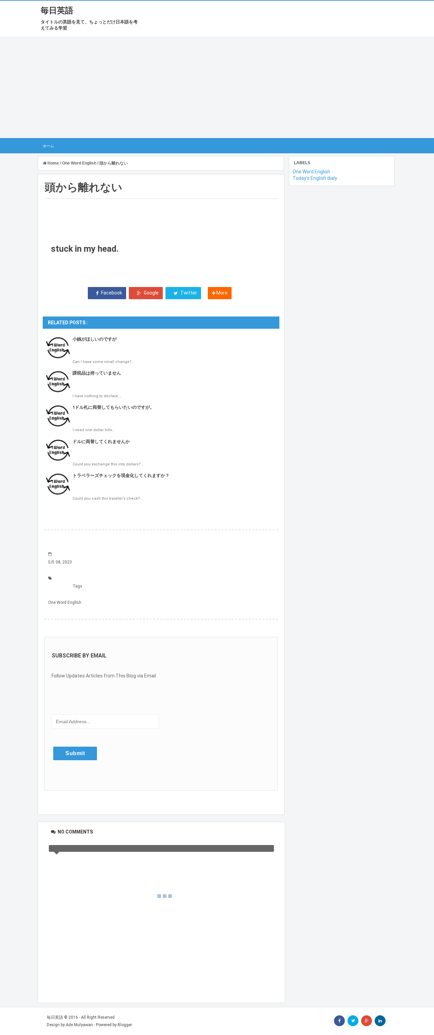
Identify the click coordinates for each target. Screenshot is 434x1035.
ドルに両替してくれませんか (101, 441)
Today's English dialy (315, 178)
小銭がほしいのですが (95, 339)
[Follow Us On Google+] (366, 1020)
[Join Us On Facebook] (339, 1020)
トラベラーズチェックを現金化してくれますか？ (121, 475)
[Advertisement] (217, 87)
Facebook (111, 292)
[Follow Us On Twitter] (353, 1020)
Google (151, 292)
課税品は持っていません (97, 373)
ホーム (48, 145)
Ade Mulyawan (79, 1024)
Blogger (125, 1024)
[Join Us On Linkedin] (380, 1020)
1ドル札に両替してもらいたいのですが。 (113, 407)
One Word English (64, 602)
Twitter (188, 292)
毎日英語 (57, 10)
